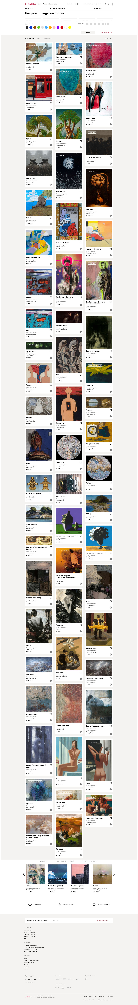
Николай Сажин (30, 553)
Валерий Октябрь (30, 890)
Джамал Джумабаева (31, 301)
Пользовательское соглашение (89, 996)
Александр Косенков (91, 253)
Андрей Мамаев (89, 517)
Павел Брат (58, 466)
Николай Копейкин (30, 222)
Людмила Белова (90, 355)
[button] (33, 20)
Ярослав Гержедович (31, 678)
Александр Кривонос (91, 822)
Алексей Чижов (59, 195)
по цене (38, 38)
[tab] (44, 861)
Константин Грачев (90, 448)
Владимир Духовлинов (61, 329)
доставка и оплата (88, 3)
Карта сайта (110, 996)
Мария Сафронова (30, 421)
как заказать (97, 3)
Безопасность (102, 996)
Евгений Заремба (30, 807)
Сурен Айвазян (29, 355)
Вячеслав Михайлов (30, 601)
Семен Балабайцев (60, 729)
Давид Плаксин (59, 540)
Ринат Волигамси (90, 161)
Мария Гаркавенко (30, 389)
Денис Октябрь (29, 841)
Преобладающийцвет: (29, 24)
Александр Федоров (60, 145)
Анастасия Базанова (60, 782)
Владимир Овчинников (91, 652)
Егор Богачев (59, 303)
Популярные (109, 38)
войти (107, 2)
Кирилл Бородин (90, 74)
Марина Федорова (30, 107)
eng (111, 2)
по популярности (48, 38)
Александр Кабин (90, 732)
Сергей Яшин (59, 629)
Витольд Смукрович (97, 890)
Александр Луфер (60, 500)
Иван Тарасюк (59, 379)
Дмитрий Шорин (30, 67)
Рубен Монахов (74, 890)
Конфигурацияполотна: (81, 24)
